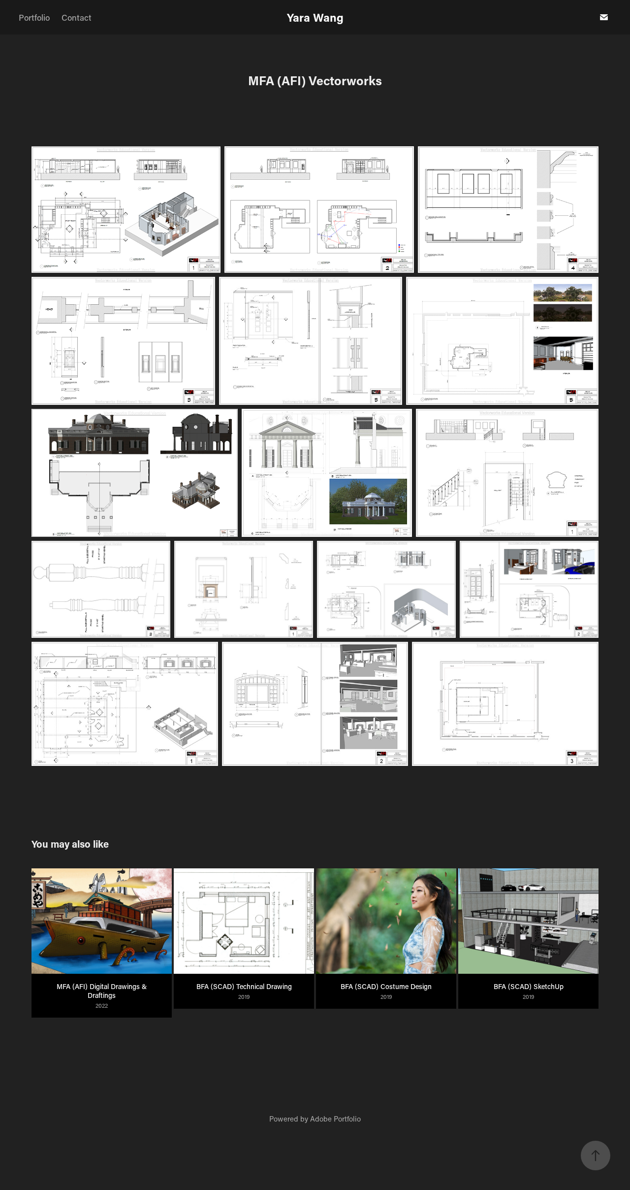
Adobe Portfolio (335, 1119)
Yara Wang (315, 17)
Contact (77, 17)
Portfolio (34, 17)
